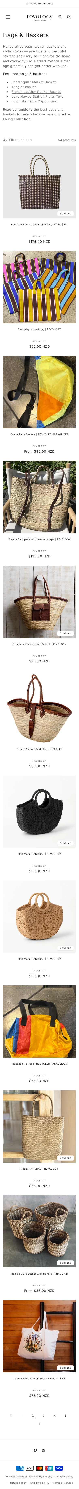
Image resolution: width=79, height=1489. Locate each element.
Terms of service (63, 1482)
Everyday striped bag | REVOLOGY (39, 329)
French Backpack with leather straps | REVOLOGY (39, 539)
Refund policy (18, 1482)
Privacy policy (64, 1476)
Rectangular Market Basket (34, 82)
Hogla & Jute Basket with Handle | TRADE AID (39, 1273)
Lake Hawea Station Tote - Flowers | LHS (39, 1378)
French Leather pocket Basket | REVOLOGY (39, 644)
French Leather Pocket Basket (36, 92)
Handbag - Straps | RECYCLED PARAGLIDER (39, 1063)
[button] (8, 17)
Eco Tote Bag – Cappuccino (34, 101)
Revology (22, 1476)
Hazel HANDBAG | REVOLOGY (39, 1168)
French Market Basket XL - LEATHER (40, 749)
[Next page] (39, 1424)
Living (8, 119)
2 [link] (33, 1415)
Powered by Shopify (40, 1476)
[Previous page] (11, 1415)
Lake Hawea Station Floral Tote (37, 96)
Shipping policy (39, 1482)
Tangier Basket (24, 87)
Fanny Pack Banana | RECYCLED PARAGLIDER (39, 434)
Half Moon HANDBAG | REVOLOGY (39, 853)
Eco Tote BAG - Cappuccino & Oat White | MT (39, 224)
